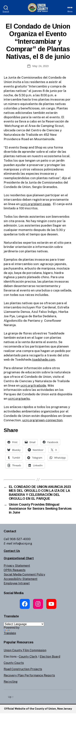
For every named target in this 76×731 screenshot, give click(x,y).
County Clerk (28, 656)
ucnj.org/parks (19, 398)
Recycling (11, 681)
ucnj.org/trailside (33, 385)
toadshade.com (43, 359)
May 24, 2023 (40, 66)
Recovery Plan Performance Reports (29, 675)
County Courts (14, 663)
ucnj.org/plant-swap (35, 204)
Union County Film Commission (25, 650)
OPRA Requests (14, 570)
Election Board (50, 656)
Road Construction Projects (23, 669)
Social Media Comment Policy (24, 574)
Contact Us (12, 551)
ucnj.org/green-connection (42, 420)
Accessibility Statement (20, 579)
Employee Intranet (17, 583)
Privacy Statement (17, 565)
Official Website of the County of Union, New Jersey (38, 708)
